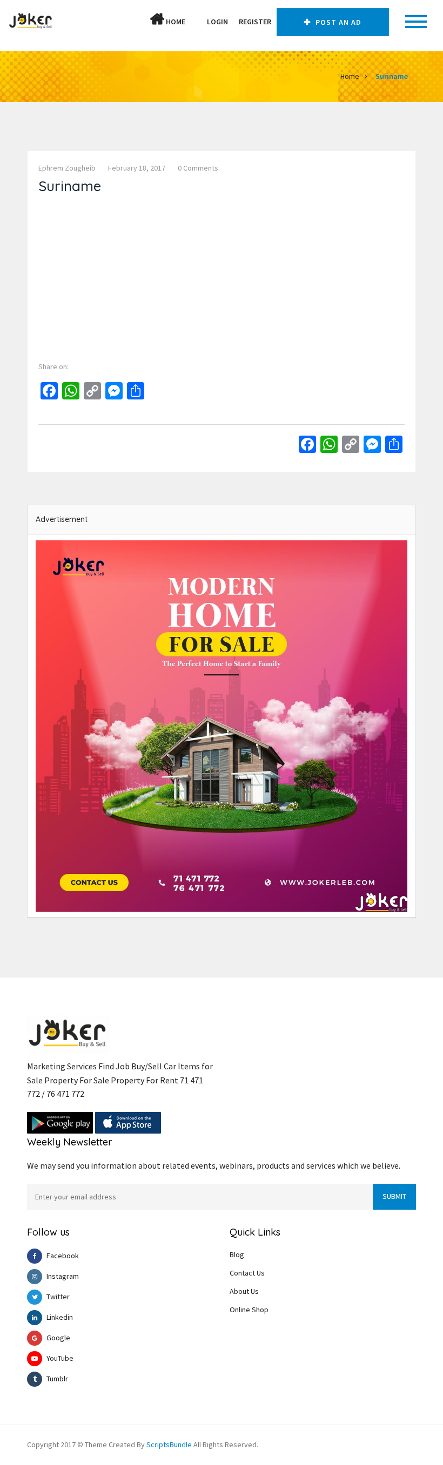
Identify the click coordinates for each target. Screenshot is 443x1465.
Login (217, 21)
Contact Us (247, 1273)
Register (255, 21)
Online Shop (249, 1309)
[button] (196, 21)
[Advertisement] (221, 275)
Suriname (391, 76)
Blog (237, 1254)
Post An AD (337, 22)
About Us (244, 1291)
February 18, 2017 (136, 168)
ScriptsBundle (169, 1444)
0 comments (198, 168)
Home (174, 21)
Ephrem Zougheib (67, 168)
